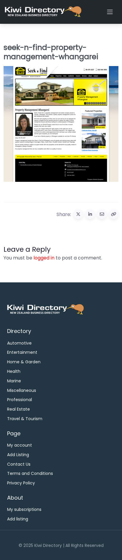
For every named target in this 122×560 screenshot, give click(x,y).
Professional (19, 400)
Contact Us (18, 464)
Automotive (19, 343)
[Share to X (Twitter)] (78, 214)
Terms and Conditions (30, 473)
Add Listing (18, 455)
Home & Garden (24, 362)
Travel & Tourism (24, 419)
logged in (43, 257)
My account (19, 445)
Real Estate (18, 409)
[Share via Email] (102, 214)
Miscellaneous (21, 390)
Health (13, 371)
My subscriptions (24, 509)
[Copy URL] (113, 214)
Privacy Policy (21, 483)
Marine (14, 381)
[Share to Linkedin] (90, 214)
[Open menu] (109, 12)
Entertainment (22, 352)
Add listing (17, 519)
